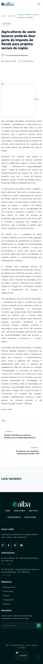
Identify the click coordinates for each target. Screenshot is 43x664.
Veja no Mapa (6, 564)
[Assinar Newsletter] (38, 625)
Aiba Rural (6, 604)
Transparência (14, 517)
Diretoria (33, 511)
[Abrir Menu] (39, 4)
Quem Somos (19, 511)
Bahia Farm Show (9, 587)
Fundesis (6, 596)
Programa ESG (8, 600)
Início (3, 16)
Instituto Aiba (8, 591)
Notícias (12, 16)
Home (7, 511)
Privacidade (30, 517)
